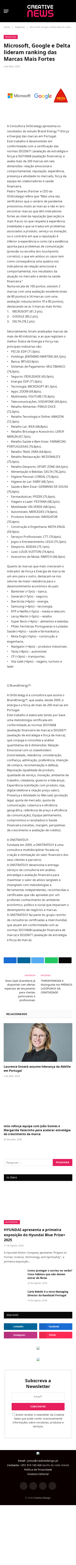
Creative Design (42, 1497)
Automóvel (11, 1222)
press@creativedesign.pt (42, 1460)
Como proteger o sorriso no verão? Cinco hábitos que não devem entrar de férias (49, 1274)
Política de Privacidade (38, 1469)
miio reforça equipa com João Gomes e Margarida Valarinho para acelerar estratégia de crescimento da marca (37, 1130)
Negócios (10, 36)
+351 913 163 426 (31, 1465)
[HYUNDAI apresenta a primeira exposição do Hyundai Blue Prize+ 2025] (38, 1205)
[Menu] (6, 11)
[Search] (70, 11)
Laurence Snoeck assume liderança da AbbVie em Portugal (37, 1069)
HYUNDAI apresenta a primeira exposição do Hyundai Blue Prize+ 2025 (34, 1234)
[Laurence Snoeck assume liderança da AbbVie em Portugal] (38, 1042)
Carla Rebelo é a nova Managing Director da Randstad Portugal (47, 1293)
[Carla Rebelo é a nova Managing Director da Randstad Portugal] (14, 1296)
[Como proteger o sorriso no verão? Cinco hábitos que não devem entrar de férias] (14, 1275)
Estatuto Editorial (38, 1474)
